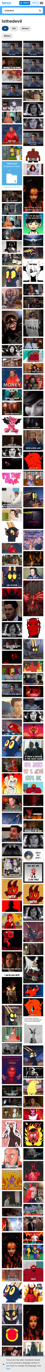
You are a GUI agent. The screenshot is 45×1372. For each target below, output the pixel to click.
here (8, 1368)
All (5, 28)
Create (26, 3)
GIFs (14, 28)
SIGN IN (35, 3)
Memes (7, 36)
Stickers (25, 28)
